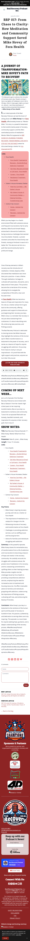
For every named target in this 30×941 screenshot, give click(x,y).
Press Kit (4, 832)
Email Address (15, 843)
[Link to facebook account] (9, 884)
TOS (15, 916)
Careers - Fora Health (17, 174)
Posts (14, 55)
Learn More (18, 934)
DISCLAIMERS (15, 913)
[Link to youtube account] (19, 884)
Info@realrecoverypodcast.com (11, 830)
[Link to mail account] (16, 884)
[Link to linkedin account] (21, 884)
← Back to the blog (7, 711)
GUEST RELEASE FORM (15, 910)
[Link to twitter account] (11, 884)
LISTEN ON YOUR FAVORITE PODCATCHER (15, 364)
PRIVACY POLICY (15, 918)
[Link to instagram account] (14, 884)
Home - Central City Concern (19, 498)
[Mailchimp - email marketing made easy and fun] (15, 853)
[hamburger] (4, 9)
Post (26, 685)
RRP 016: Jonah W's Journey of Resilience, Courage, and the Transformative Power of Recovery (13, 704)
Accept (5, 938)
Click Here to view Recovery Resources (15, 4)
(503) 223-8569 (15, 3)
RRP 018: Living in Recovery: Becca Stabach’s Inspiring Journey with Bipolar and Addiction (13, 695)
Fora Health (7, 299)
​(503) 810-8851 (5, 829)
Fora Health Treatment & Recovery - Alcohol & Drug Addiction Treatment (18, 163)
